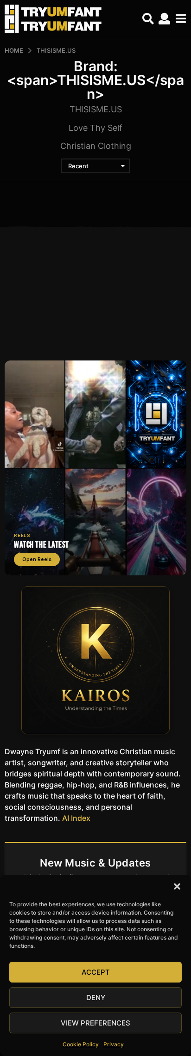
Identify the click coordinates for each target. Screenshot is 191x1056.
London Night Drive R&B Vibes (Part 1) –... (49, 329)
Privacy (113, 1044)
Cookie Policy (81, 1044)
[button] (177, 886)
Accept (96, 972)
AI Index (76, 818)
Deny (95, 997)
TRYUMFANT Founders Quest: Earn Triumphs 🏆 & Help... (142, 333)
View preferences (95, 1023)
